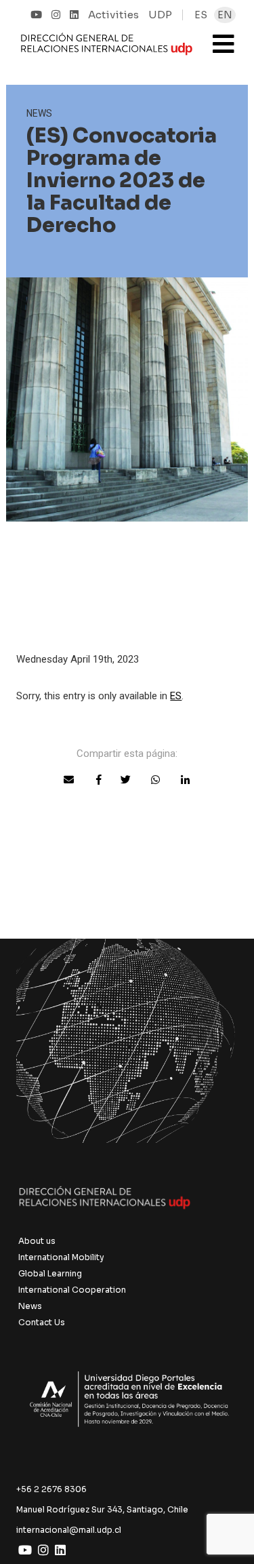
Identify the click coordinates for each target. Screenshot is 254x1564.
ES (176, 696)
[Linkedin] (74, 14)
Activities (113, 14)
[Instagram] (55, 14)
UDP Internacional (106, 50)
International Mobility (61, 1257)
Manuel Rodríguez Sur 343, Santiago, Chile (102, 1509)
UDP (160, 14)
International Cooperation (72, 1290)
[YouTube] (36, 14)
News (30, 1306)
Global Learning (50, 1273)
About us (37, 1241)
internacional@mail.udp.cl (68, 1530)
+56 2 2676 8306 (51, 1489)
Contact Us (41, 1322)
